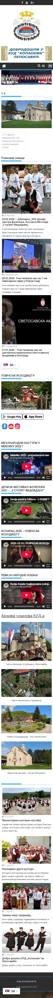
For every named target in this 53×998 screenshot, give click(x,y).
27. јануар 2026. (10, 346)
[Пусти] (5, 477)
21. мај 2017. (9, 865)
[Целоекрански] (48, 477)
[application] (26, 466)
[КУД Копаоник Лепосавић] (4, 65)
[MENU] (50, 66)
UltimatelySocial (26, 996)
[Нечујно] (43, 477)
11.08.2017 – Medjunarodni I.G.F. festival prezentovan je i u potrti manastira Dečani (13, 141)
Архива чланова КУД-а (22, 615)
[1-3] (26, 127)
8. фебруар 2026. (11, 274)
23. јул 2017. (9, 816)
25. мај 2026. (9, 215)
